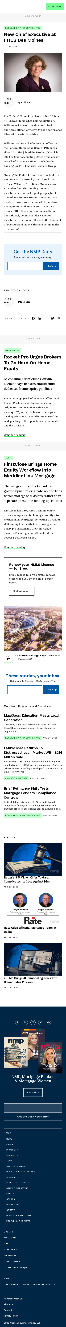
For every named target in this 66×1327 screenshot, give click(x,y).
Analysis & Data (15, 1166)
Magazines (11, 1237)
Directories (12, 1261)
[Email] (59, 318)
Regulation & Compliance (21, 1172)
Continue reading (14, 434)
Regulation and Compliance (22, 28)
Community (12, 1177)
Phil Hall (26, 102)
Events (9, 1231)
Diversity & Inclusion (18, 1215)
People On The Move (18, 1221)
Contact (8, 1310)
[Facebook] (33, 318)
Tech (8, 458)
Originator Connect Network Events (29, 1284)
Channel (11, 1155)
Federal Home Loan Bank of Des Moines (34, 116)
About (8, 1278)
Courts (10, 1210)
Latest (10, 1144)
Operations (12, 350)
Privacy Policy (11, 1316)
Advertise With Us (13, 1299)
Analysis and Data (16, 778)
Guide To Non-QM (15, 1267)
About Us (8, 1304)
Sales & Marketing (17, 1188)
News (7, 1133)
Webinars (10, 1255)
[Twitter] (52, 318)
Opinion (10, 1199)
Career (10, 1194)
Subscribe (55, 6)
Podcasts (10, 1249)
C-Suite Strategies (17, 1183)
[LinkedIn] (40, 318)
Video (7, 1243)
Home (9, 1139)
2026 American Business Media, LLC (22, 1323)
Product (11, 1150)
